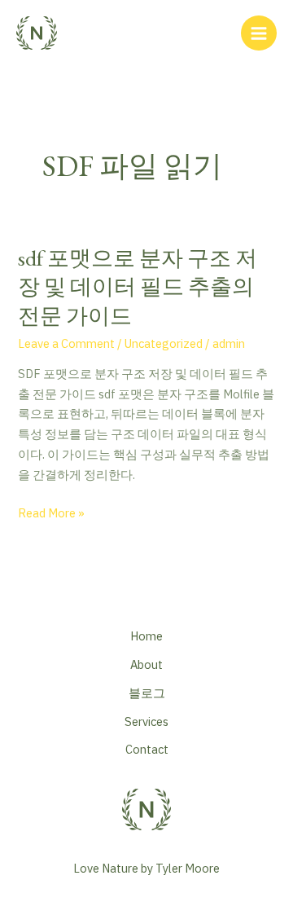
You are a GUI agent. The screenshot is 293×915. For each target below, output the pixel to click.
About (146, 664)
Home (146, 636)
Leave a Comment (66, 343)
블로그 (147, 693)
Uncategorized (164, 343)
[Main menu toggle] (259, 33)
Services (146, 721)
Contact (146, 749)
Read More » (51, 514)
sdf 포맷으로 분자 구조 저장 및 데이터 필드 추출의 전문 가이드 (137, 286)
